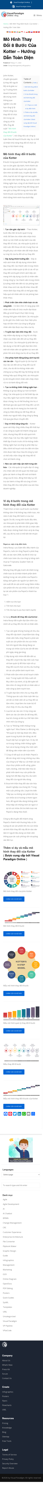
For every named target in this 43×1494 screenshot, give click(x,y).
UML (5, 1312)
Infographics (26, 66)
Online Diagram (9, 1279)
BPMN (5, 1218)
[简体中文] (36, 32)
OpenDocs (7, 1283)
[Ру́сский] (31, 32)
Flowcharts (6, 1405)
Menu (39, 15)
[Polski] (27, 32)
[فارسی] (15, 32)
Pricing (5, 1423)
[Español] (12, 32)
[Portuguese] (29, 32)
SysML (5, 1302)
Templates (7, 1307)
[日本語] (24, 32)
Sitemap (5, 1436)
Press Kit (6, 1369)
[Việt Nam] (34, 32)
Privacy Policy (8, 1459)
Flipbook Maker (9, 1246)
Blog (4, 1432)
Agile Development (11, 1204)
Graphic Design (9, 1251)
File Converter (9, 1241)
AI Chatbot (7, 1213)
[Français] (17, 32)
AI (4, 1209)
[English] (10, 32)
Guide (5, 1255)
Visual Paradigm (10, 1321)
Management (8, 1265)
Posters (6, 1293)
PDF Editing (8, 1288)
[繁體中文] (39, 32)
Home (5, 24)
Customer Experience (12, 1232)
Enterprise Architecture (13, 1237)
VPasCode (7, 1330)
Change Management (15, 66)
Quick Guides (8, 1297)
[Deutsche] (7, 32)
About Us (6, 1360)
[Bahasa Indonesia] (22, 32)
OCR (5, 1274)
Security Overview (9, 1463)
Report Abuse (8, 1468)
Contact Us (7, 1378)
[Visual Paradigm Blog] (12, 15)
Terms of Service (9, 1454)
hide (34, 83)
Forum (5, 1374)
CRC (4, 1227)
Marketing (7, 1269)
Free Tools (6, 1441)
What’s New (7, 1365)
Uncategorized (9, 1316)
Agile (5, 1199)
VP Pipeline (7, 1326)
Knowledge (7, 1427)
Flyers (4, 1401)
